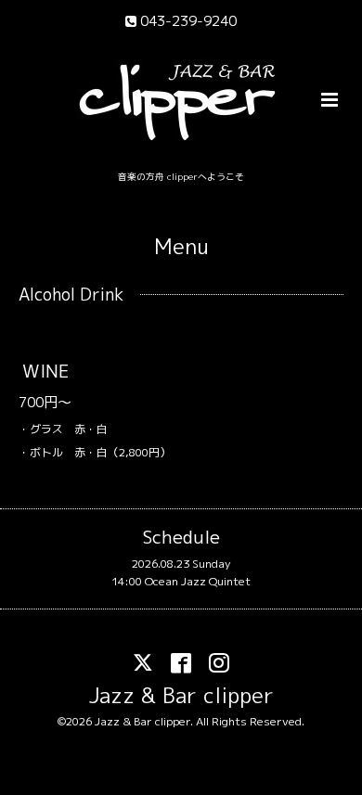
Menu (181, 246)
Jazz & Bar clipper (181, 695)
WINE (45, 370)
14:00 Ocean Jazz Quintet (181, 581)
